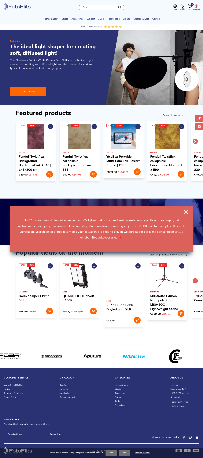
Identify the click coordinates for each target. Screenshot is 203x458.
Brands (126, 19)
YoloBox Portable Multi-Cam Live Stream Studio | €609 (123, 161)
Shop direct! (28, 92)
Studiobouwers (141, 19)
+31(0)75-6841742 (179, 402)
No (124, 453)
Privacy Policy (10, 397)
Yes (111, 453)
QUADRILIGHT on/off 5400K (78, 298)
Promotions (114, 19)
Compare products (67, 397)
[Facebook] (184, 437)
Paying (7, 389)
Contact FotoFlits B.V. (13, 385)
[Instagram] (190, 437)
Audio (101, 19)
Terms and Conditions (13, 393)
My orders (63, 389)
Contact (156, 19)
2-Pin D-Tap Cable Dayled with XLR (120, 307)
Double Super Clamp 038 (34, 298)
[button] (107, 102)
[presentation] (195, 141)
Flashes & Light (50, 19)
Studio (65, 19)
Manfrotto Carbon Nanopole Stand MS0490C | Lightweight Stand (164, 303)
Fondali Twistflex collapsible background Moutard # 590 (166, 163)
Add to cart (49, 174)
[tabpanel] (175, 115)
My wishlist (64, 393)
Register (63, 385)
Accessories (77, 19)
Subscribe (55, 434)
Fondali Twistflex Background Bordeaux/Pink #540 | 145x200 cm (35, 163)
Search (119, 7)
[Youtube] (197, 437)
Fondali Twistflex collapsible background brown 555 (77, 163)
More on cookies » (142, 453)
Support (91, 19)
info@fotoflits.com (178, 406)
